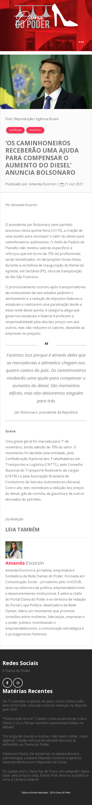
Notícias (15, 130)
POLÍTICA (35, 130)
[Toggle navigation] (81, 41)
